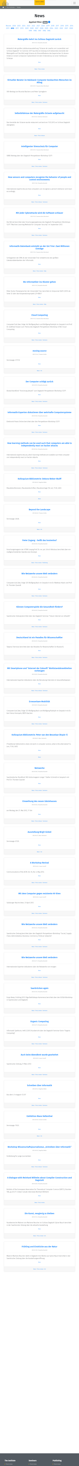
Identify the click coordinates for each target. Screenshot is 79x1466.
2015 (66, 26)
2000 (71, 28)
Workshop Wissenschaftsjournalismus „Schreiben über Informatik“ (39, 1147)
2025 (19, 26)
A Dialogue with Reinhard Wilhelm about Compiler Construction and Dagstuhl (39, 1178)
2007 (36, 28)
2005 (46, 28)
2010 (22, 28)
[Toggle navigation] (74, 3)
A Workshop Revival (39, 862)
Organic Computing (39, 1021)
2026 (14, 26)
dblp (45, 271)
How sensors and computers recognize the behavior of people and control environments (39, 178)
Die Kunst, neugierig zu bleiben (39, 1213)
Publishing (45, 562)
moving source (39, 351)
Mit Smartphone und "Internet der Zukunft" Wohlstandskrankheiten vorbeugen (39, 669)
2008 (32, 28)
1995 (48, 31)
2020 (43, 26)
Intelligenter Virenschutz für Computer (39, 146)
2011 (17, 28)
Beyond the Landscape (39, 509)
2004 (51, 28)
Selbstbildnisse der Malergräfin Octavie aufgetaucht (39, 113)
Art (41, 370)
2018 (52, 26)
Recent (8, 26)
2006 (41, 28)
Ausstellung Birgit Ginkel (39, 832)
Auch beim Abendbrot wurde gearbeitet (39, 1054)
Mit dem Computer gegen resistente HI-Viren (39, 893)
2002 (61, 28)
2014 (71, 26)
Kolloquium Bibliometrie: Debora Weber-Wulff (39, 479)
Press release (41, 135)
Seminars (45, 102)
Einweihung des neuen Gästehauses (39, 801)
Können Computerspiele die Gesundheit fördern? (39, 607)
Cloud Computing (39, 315)
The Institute (10, 7)
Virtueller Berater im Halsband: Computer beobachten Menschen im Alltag (39, 81)
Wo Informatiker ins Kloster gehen (39, 282)
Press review (41, 69)
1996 (44, 31)
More (39, 62)
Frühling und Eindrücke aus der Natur (39, 1246)
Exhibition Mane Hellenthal (39, 1116)
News (19, 7)
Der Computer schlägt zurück (39, 381)
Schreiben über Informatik (39, 1085)
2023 (28, 26)
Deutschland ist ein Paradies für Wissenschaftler (39, 637)
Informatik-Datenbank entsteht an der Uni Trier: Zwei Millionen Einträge (39, 247)
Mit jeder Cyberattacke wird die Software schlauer (39, 213)
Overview (9, 1464)
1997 (39, 31)
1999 (30, 31)
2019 (47, 26)
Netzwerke (40, 768)
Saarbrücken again (39, 988)
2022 (33, 26)
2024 (23, 26)
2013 (7, 28)
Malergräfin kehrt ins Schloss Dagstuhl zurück (39, 39)
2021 (38, 26)
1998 (35, 31)
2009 (26, 28)
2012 (12, 28)
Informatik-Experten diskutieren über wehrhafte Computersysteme (39, 412)
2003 (56, 28)
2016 (62, 26)
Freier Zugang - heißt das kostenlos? (39, 540)
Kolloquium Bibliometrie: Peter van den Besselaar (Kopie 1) (39, 735)
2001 (66, 28)
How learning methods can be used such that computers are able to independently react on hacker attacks (39, 444)
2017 (57, 26)
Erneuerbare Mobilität (39, 701)
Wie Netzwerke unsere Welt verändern (39, 573)
